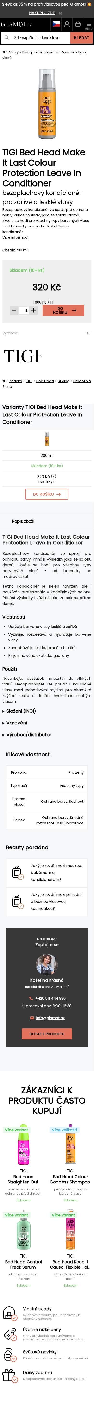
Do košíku (60, 310)
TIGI (88, 333)
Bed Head (45, 380)
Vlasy (14, 52)
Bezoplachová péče (40, 52)
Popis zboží (23, 521)
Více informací (15, 237)
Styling (63, 380)
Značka (15, 380)
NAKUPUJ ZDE (42, 13)
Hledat (81, 38)
